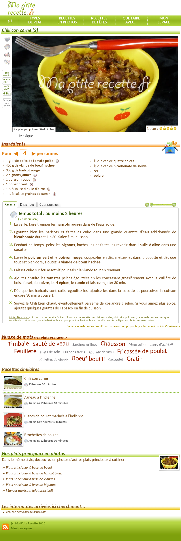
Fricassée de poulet (142, 351)
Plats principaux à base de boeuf (29, 468)
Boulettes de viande (53, 359)
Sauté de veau (50, 344)
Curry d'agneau (161, 344)
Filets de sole (50, 352)
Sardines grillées (84, 345)
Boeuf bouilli (88, 359)
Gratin (135, 359)
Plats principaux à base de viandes (30, 479)
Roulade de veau (101, 352)
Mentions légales (21, 528)
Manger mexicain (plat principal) (29, 491)
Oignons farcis (74, 352)
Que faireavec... (131, 21)
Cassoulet (115, 360)
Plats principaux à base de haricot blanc (34, 473)
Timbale (18, 344)
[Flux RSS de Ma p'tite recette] (5, 529)
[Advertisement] (129, 8)
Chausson (112, 344)
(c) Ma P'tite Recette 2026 (28, 523)
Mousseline (137, 345)
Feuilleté (25, 351)
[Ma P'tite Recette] (21, 9)
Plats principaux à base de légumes (31, 485)
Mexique (26, 136)
